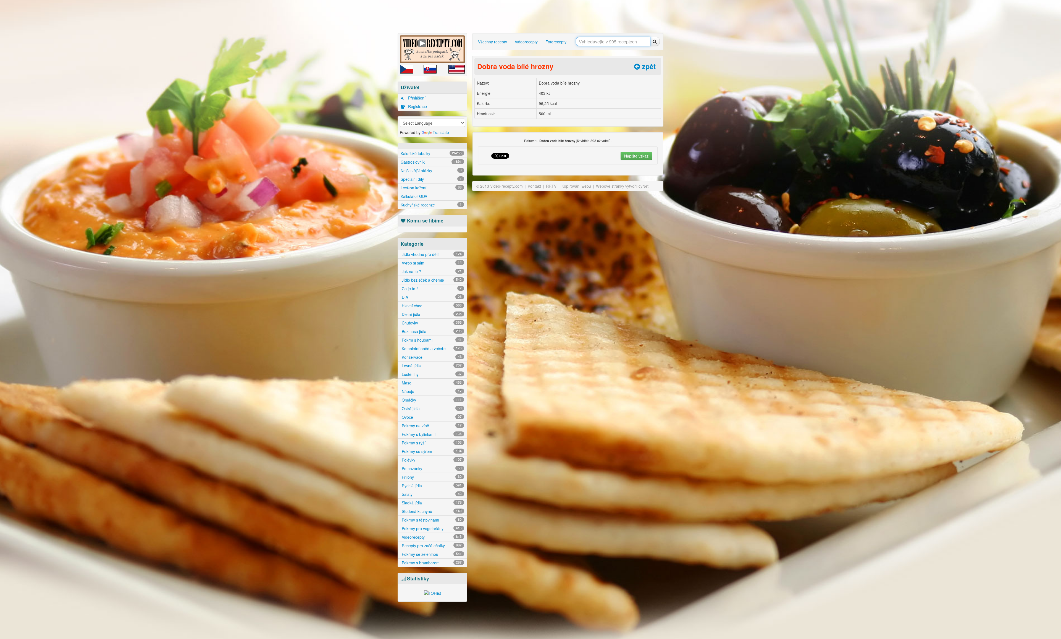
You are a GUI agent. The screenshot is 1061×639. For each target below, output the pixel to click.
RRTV (551, 186)
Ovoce (431, 417)
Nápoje (431, 391)
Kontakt (534, 186)
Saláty (431, 494)
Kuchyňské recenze (431, 205)
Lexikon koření (431, 187)
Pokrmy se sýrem (431, 451)
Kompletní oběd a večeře (431, 348)
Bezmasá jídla (431, 331)
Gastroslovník (431, 162)
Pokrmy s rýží (431, 443)
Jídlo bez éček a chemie (431, 280)
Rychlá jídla (431, 485)
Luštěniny (431, 374)
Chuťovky (431, 323)
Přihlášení (416, 98)
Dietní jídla (431, 314)
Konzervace (431, 357)
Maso (431, 383)
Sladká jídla (431, 503)
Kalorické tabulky (431, 153)
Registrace (417, 106)
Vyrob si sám (431, 263)
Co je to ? (431, 288)
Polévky (431, 460)
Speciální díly (431, 179)
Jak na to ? (431, 271)
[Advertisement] (374, 87)
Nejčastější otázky (431, 170)
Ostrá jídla (431, 408)
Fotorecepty (555, 41)
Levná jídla (431, 365)
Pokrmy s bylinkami (431, 434)
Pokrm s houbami (431, 340)
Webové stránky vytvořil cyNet (622, 186)
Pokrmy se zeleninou (431, 554)
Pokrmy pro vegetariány (431, 528)
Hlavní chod (431, 305)
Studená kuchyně (431, 511)
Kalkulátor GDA (414, 196)
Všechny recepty (492, 41)
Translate (441, 132)
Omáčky (431, 400)
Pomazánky (431, 468)
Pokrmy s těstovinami (431, 520)
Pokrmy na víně (431, 425)
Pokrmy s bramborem (431, 562)
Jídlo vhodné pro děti (431, 254)
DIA (431, 297)
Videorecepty (431, 537)
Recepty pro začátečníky (431, 545)
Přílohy (431, 477)
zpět (648, 66)
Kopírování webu (576, 186)
